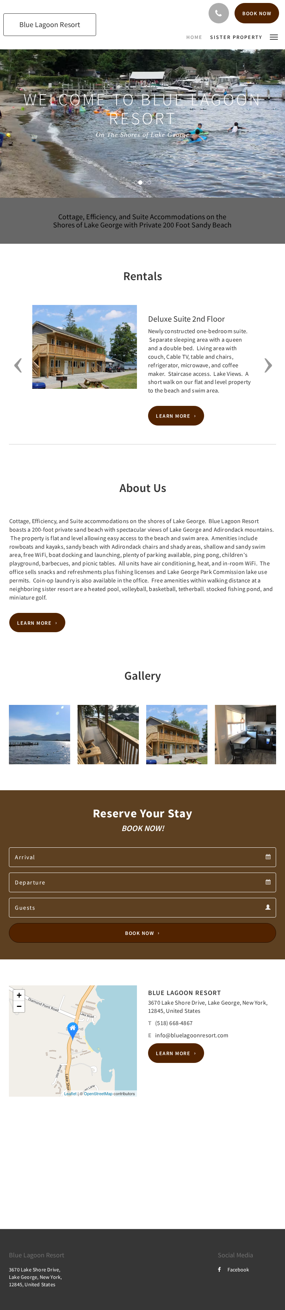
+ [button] (19, 995)
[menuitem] (196, 37)
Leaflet (70, 1093)
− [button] (19, 1006)
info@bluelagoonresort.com (191, 1035)
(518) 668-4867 (174, 1023)
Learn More (173, 416)
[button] (274, 36)
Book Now (139, 933)
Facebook (238, 1269)
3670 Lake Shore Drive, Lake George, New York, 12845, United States (35, 1277)
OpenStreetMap (98, 1093)
